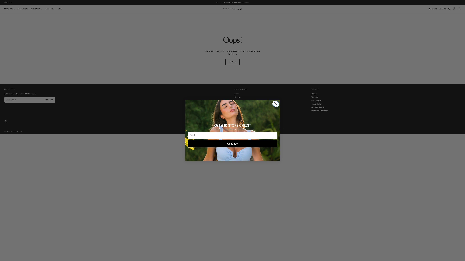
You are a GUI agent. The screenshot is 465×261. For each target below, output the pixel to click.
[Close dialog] (276, 104)
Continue (232, 143)
